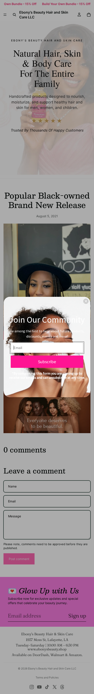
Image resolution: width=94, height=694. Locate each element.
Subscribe (47, 361)
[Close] (86, 301)
